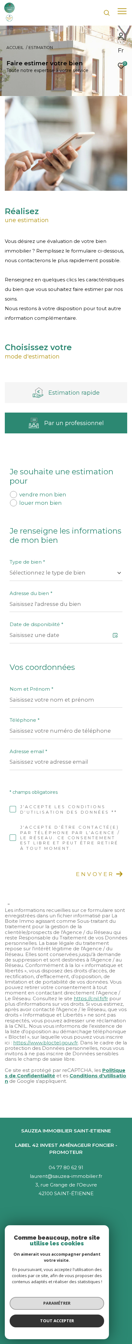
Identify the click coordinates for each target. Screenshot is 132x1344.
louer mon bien (40, 503)
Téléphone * (25, 720)
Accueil (15, 47)
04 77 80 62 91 (66, 1167)
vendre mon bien (42, 494)
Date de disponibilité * (36, 624)
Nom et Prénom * (32, 689)
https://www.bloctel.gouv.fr (45, 1043)
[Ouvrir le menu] (122, 11)
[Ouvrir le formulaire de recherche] (106, 12)
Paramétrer (56, 1303)
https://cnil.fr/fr (91, 998)
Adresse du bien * (31, 593)
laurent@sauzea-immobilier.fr (66, 1176)
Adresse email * (28, 751)
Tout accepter (57, 1321)
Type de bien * (27, 562)
